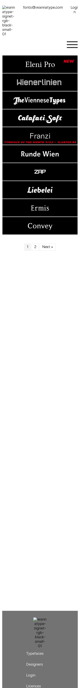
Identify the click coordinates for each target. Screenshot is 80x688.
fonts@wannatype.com (43, 7)
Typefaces (35, 653)
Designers (34, 664)
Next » (47, 247)
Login (30, 675)
